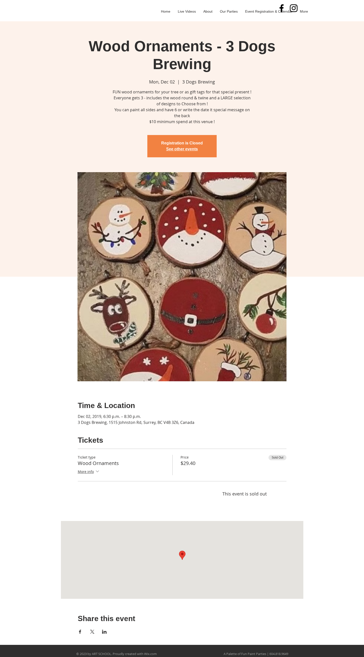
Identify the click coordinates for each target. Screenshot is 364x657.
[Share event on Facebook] (80, 632)
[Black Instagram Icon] (293, 8)
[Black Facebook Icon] (281, 8)
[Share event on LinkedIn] (104, 632)
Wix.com (150, 654)
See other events (182, 149)
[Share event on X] (92, 632)
